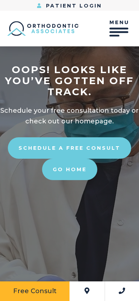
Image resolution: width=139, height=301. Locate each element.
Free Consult (35, 291)
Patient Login (72, 5)
